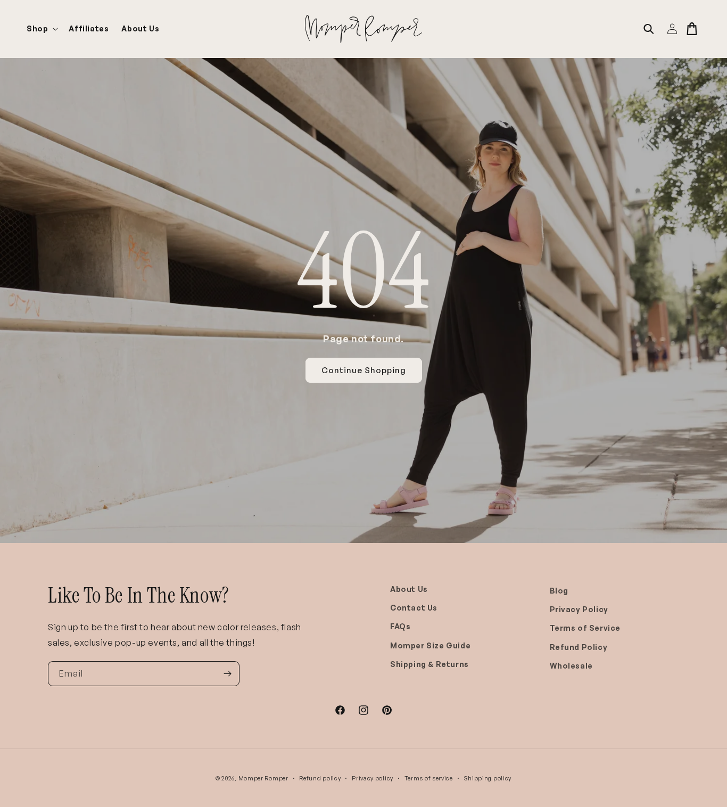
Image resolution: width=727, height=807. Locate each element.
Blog (559, 590)
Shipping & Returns (429, 664)
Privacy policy (372, 778)
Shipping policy (488, 778)
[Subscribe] (227, 673)
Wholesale (571, 665)
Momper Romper (263, 778)
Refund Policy (579, 647)
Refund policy (320, 778)
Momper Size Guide (430, 645)
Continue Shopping (363, 370)
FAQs (400, 626)
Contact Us (413, 607)
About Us (409, 589)
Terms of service (428, 778)
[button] (41, 29)
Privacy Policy (579, 609)
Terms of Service (585, 627)
